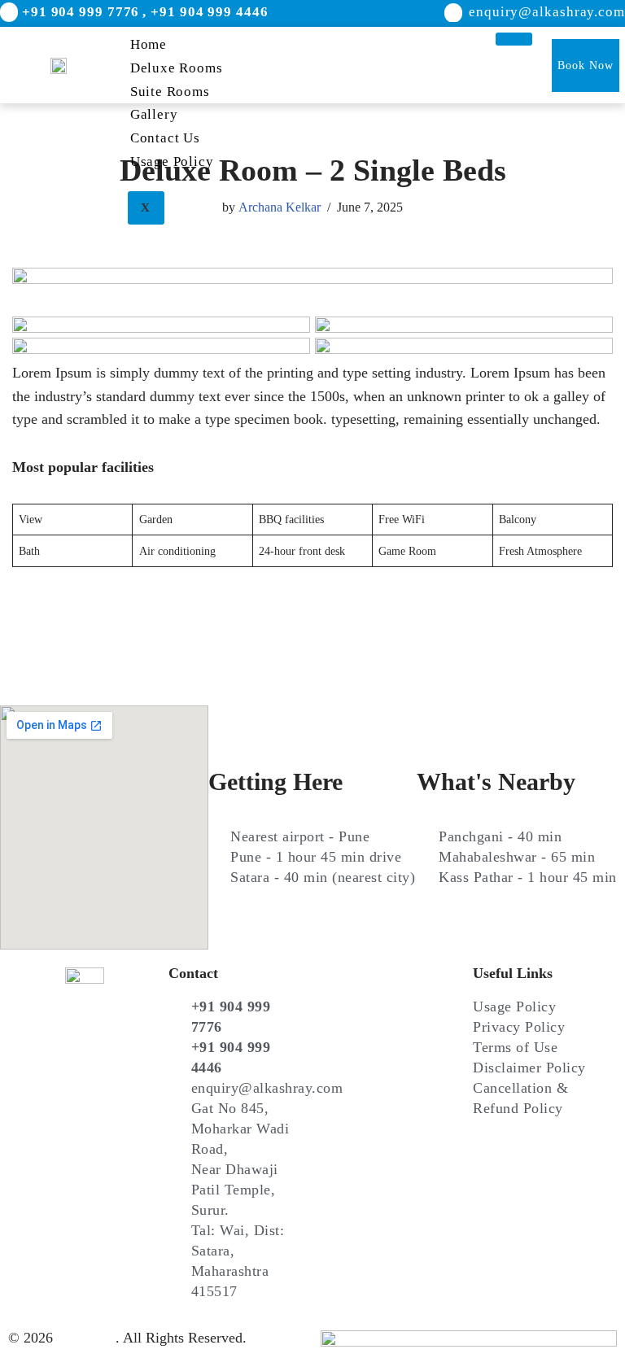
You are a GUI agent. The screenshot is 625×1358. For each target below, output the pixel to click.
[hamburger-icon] (514, 39)
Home (148, 44)
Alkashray (86, 1338)
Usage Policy (172, 161)
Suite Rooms (170, 91)
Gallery (154, 114)
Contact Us (165, 138)
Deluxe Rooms (176, 68)
